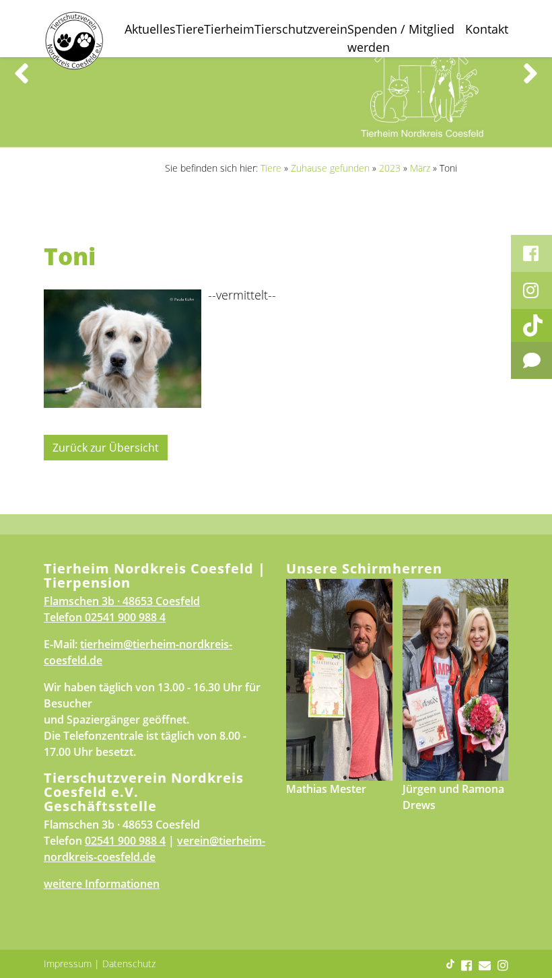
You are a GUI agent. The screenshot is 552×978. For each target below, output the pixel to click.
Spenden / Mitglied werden (400, 38)
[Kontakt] (531, 360)
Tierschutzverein (300, 29)
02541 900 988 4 (125, 617)
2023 (390, 168)
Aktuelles (150, 29)
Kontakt (486, 29)
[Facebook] (531, 253)
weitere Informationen (102, 883)
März (420, 168)
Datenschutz (129, 963)
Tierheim (229, 29)
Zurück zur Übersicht (106, 447)
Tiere (190, 29)
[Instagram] (531, 290)
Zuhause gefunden (330, 168)
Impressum (68, 963)
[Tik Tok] (531, 325)
